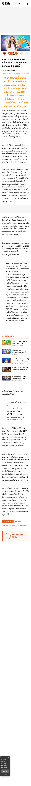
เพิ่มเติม (6, 767)
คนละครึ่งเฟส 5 (22, 526)
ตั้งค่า (5, 774)
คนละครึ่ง (18, 522)
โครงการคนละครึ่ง (9, 526)
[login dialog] (28, 4)
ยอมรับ (5, 771)
